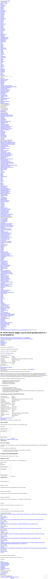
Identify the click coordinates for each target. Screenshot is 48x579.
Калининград (3, 23)
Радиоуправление (3, 291)
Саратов (2, 53)
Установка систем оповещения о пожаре (8, 86)
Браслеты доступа (4, 268)
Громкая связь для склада (5, 166)
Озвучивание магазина (5, 160)
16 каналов (2, 204)
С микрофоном (3, 197)
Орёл (1, 43)
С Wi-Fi (1, 196)
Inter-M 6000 (2, 131)
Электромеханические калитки (6, 281)
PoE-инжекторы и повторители (6, 214)
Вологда (2, 15)
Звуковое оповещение (4, 563)
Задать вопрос (3, 440)
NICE (1, 300)
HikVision (2, 246)
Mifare (1, 259)
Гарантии (2, 97)
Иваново (2, 19)
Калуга (1, 24)
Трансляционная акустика (5, 121)
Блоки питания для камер (5, 228)
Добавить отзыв (4, 477)
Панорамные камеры (4, 192)
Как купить (2, 93)
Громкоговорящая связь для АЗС (6, 167)
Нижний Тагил (3, 39)
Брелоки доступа (3, 267)
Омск (1, 42)
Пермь (1, 46)
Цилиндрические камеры (5, 189)
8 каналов (2, 203)
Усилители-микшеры (4, 125)
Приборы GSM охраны (5, 307)
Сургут (1, 58)
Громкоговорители (4, 113)
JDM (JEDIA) (3, 134)
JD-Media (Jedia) (3, 176)
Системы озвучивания (4, 564)
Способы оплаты (3, 94)
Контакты (2, 102)
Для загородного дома (4, 239)
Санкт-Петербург (6, 0)
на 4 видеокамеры (4, 219)
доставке (7, 353)
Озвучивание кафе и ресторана (6, 161)
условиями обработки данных (12, 439)
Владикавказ (3, 11)
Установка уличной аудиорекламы (7, 162)
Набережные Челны (4, 37)
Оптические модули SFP (5, 215)
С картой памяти (3, 198)
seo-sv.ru (12, 577)
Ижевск (2, 20)
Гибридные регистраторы (5, 208)
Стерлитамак (3, 57)
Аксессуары (2, 222)
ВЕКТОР (2, 183)
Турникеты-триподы (4, 276)
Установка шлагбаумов (5, 90)
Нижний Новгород (4, 38)
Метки (1, 269)
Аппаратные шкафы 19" (5, 318)
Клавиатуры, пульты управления (7, 225)
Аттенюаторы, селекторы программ (7, 144)
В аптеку (2, 243)
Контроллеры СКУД (4, 252)
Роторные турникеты (4, 279)
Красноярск (2, 30)
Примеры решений (4, 91)
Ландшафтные (3, 119)
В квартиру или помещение (6, 242)
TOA (1, 181)
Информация (3, 92)
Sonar (1, 179)
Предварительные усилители (6, 128)
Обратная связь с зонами (5, 152)
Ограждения (2, 282)
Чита (1, 72)
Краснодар (2, 29)
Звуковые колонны (4, 122)
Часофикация (3, 303)
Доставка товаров (4, 96)
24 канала (2, 205)
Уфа (1, 67)
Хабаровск (2, 68)
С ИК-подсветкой (4, 195)
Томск (1, 62)
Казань (1, 22)
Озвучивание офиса (4, 164)
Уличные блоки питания (5, 316)
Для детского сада (4, 244)
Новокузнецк (3, 40)
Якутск (1, 73)
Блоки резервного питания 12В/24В (7, 314)
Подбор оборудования (4, 101)
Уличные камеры (3, 194)
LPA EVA (2, 137)
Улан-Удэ (2, 65)
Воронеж (2, 16)
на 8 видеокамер (3, 220)
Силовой (2, 327)
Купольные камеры (4, 188)
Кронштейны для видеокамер (6, 223)
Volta (1, 182)
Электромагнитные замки (5, 271)
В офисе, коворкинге (4, 235)
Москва (2, 4)
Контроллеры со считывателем (6, 255)
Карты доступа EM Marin (5, 265)
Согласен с (10, 439)
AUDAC (2, 171)
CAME (1, 295)
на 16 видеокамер (3, 221)
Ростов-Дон (2, 298)
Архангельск (3, 5)
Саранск (2, 52)
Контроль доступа (4, 251)
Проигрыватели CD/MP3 (5, 155)
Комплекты (2, 287)
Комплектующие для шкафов (6, 322)
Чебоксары (2, 69)
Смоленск (2, 54)
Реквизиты (2, 82)
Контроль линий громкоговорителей (7, 142)
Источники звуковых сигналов (6, 154)
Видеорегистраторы (4, 201)
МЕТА (1, 130)
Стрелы (2, 289)
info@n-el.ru (2, 110)
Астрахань (2, 6)
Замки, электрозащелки (5, 270)
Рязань (1, 49)
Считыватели (3, 256)
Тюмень (2, 64)
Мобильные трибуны (4, 150)
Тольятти (2, 61)
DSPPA (1, 174)
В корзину (2, 517)
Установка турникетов (4, 89)
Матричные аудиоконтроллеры (6, 158)
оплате (11, 353)
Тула (1, 63)
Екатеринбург (3, 18)
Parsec (1, 301)
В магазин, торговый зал (5, 233)
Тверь (1, 60)
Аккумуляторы (3, 317)
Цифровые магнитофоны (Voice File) (7, 143)
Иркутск (2, 21)
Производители (3, 169)
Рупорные (2, 117)
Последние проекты (4, 79)
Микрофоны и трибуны (5, 146)
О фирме (2, 83)
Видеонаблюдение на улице (6, 237)
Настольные (2, 147)
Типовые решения (4, 159)
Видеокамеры (3, 186)
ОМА (1, 299)
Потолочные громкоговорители (6, 115)
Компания (2, 78)
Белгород (2, 8)
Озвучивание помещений (5, 87)
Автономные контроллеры (5, 253)
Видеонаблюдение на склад (5, 232)
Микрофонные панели (4, 148)
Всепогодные (3, 321)
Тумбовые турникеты (4, 277)
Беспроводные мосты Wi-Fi (5, 216)
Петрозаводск (3, 47)
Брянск (1, 9)
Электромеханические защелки (6, 273)
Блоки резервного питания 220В (6, 315)
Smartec (1, 297)
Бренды (2, 100)
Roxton (1, 178)
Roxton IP (2, 133)
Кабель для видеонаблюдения (6, 229)
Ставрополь (2, 56)
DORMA (2, 302)
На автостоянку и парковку (5, 241)
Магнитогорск (3, 34)
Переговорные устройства (5, 153)
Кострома (2, 28)
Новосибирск (3, 41)
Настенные (2, 320)
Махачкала (2, 35)
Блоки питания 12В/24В (5, 313)
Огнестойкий (3, 325)
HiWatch (2, 247)
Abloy (1, 294)
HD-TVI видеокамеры (4, 200)
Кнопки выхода (3, 274)
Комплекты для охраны (5, 306)
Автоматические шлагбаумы (6, 286)
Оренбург (2, 44)
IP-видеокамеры (3, 199)
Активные (2, 118)
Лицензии (2, 81)
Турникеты (2, 566)
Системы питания (4, 312)
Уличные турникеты (4, 280)
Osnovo (1, 250)
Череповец (2, 71)
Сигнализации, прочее (5, 304)
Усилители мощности (4, 124)
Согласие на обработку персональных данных (9, 576)
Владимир (2, 12)
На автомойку (3, 240)
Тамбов (1, 59)
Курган (1, 31)
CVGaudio (2, 172)
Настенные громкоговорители (6, 116)
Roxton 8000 (2, 132)
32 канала (2, 206)
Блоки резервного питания (5, 141)
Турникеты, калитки (4, 275)
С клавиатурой (3, 262)
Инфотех (2, 249)
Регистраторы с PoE (4, 210)
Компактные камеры (4, 190)
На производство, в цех (5, 234)
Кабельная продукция (4, 323)
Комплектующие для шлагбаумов (7, 292)
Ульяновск (2, 66)
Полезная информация (4, 98)
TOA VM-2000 (3, 135)
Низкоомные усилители (5, 127)
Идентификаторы (3, 264)
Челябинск (2, 70)
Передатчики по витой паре (6, 224)
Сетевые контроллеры (4, 254)
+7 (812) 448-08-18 (4, 109)
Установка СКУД (3, 88)
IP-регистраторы (3, 207)
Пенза (1, 45)
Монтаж (2, 84)
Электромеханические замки (6, 272)
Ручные (2, 149)
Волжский (2, 14)
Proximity (2, 257)
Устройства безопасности (5, 290)
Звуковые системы (4, 112)
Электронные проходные (5, 278)
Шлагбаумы (2, 567)
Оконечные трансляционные (6, 126)
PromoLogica (9, 575)
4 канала (2, 202)
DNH (1, 173)
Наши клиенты (3, 80)
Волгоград (2, 13)
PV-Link (2, 248)
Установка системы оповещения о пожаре (8, 165)
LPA (1, 177)
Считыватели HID (4, 263)
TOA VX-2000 (3, 136)
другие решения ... (4, 168)
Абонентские (3, 120)
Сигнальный (3, 328)
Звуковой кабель (3, 326)
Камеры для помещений (5, 193)
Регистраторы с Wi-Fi (4, 209)
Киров (1, 27)
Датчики (2, 311)
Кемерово (2, 25)
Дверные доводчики (4, 284)
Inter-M (1, 175)
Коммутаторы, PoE (4, 213)
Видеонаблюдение (4, 185)
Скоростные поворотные (5, 191)
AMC (1, 170)
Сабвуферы (2, 123)
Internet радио (3, 157)
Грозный (2, 17)
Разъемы (2, 230)
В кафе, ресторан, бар (4, 238)
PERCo (1, 296)
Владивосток (3, 10)
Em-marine (2, 258)
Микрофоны (2, 227)
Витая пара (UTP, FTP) (5, 324)
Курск (1, 32)
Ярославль (2, 74)
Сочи (1, 55)
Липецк (2, 33)
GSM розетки (3, 308)
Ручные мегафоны (4, 145)
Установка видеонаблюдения (6, 85)
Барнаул (2, 7)
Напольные (2, 319)
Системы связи (3, 151)
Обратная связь (3, 99)
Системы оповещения (4, 129)
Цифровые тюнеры (4, 156)
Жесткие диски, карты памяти (6, 226)
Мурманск (2, 36)
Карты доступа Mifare (4, 266)
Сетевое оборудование (4, 211)
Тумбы (1, 288)
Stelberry (2, 180)
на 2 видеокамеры (4, 218)
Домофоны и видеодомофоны (6, 283)
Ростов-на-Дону (3, 48)
